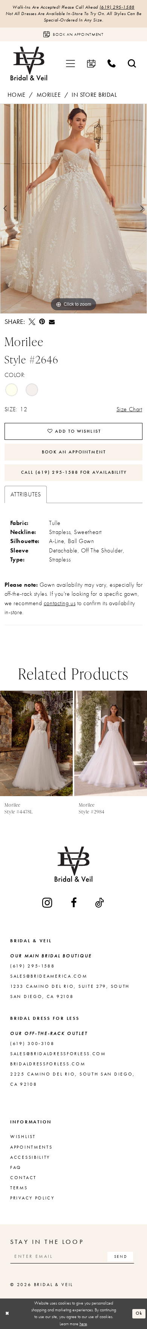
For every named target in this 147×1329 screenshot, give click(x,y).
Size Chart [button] (129, 409)
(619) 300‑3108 (32, 1044)
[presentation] (36, 743)
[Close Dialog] (7, 1313)
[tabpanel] (73, 208)
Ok (139, 1313)
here (83, 1324)
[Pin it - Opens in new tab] (42, 322)
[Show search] (132, 64)
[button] (70, 63)
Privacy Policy (32, 1198)
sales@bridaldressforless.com (58, 1054)
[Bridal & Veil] (29, 64)
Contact (23, 1178)
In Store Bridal (94, 95)
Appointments (31, 1147)
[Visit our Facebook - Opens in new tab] (74, 902)
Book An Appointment (74, 452)
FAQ (15, 1167)
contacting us (59, 603)
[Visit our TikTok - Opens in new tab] (100, 902)
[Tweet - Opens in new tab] (32, 322)
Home (17, 95)
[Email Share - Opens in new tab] (52, 322)
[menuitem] (70, 63)
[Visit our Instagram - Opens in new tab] (48, 902)
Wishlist (23, 1137)
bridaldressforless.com (48, 1064)
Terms (19, 1188)
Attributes (26, 494)
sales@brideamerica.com (48, 976)
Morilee (49, 95)
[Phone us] (111, 64)
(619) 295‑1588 (117, 7)
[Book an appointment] (91, 64)
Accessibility (30, 1157)
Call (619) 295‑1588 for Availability (74, 472)
